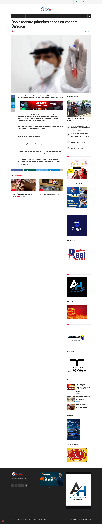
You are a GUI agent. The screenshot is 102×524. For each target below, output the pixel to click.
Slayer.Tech (45, 519)
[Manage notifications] (3, 521)
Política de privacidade (28, 1)
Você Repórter (20, 1)
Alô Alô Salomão (19, 31)
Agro (84, 16)
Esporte (70, 16)
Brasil (28, 16)
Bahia (34, 16)
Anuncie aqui (14, 1)
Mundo (63, 16)
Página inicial (20, 16)
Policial (49, 16)
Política (56, 16)
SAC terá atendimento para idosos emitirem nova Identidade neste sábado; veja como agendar (50, 194)
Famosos (78, 16)
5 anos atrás (27, 31)
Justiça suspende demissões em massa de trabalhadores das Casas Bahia (83, 398)
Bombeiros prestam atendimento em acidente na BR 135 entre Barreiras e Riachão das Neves (80, 128)
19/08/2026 (24, 196)
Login (89, 1)
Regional (41, 16)
